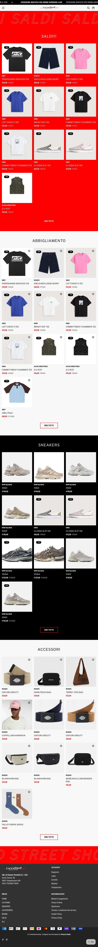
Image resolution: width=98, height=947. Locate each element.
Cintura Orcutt (10, 692)
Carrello (54, 880)
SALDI (4, 918)
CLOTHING (6, 902)
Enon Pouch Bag (42, 692)
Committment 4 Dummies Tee (81, 122)
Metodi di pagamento (59, 899)
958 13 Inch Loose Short (46, 79)
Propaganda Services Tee (15, 79)
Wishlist (54, 883)
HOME (4, 899)
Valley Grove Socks (12, 824)
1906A (5, 574)
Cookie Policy (56, 914)
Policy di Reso (56, 902)
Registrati (55, 872)
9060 (4, 488)
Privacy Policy (56, 918)
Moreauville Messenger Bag (79, 780)
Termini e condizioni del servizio (63, 910)
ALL (3, 922)
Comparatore (56, 887)
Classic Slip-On (42, 165)
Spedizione (55, 906)
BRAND (4, 914)
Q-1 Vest (6, 209)
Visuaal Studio (66, 934)
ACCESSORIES (7, 910)
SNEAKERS (6, 906)
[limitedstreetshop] (49, 8)
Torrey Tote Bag (74, 692)
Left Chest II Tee (74, 79)
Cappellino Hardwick (13, 735)
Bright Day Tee (41, 122)
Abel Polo (7, 413)
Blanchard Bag (10, 779)
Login (53, 876)
